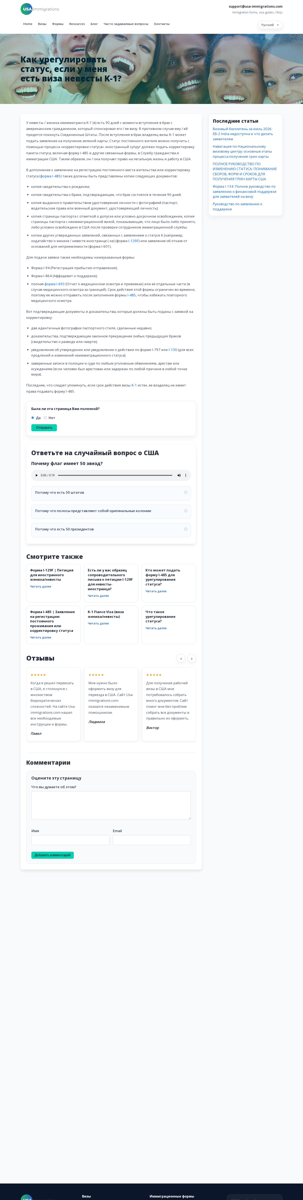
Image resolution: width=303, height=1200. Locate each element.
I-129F (133, 240)
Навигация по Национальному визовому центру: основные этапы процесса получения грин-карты (242, 151)
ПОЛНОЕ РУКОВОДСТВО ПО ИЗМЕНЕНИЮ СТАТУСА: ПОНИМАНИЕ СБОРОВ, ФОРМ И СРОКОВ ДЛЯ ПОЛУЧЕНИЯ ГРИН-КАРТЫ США (245, 171)
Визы (42, 24)
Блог (94, 24)
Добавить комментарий (52, 855)
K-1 (134, 385)
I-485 (131, 295)
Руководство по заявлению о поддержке (237, 206)
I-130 (173, 349)
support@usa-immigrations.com (256, 6)
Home (27, 24)
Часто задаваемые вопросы (126, 24)
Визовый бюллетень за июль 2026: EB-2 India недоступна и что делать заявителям (243, 133)
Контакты (162, 24)
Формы (57, 24)
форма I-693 (55, 283)
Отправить (44, 427)
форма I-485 (50, 176)
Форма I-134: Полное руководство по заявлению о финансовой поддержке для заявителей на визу (244, 191)
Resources (77, 24)
